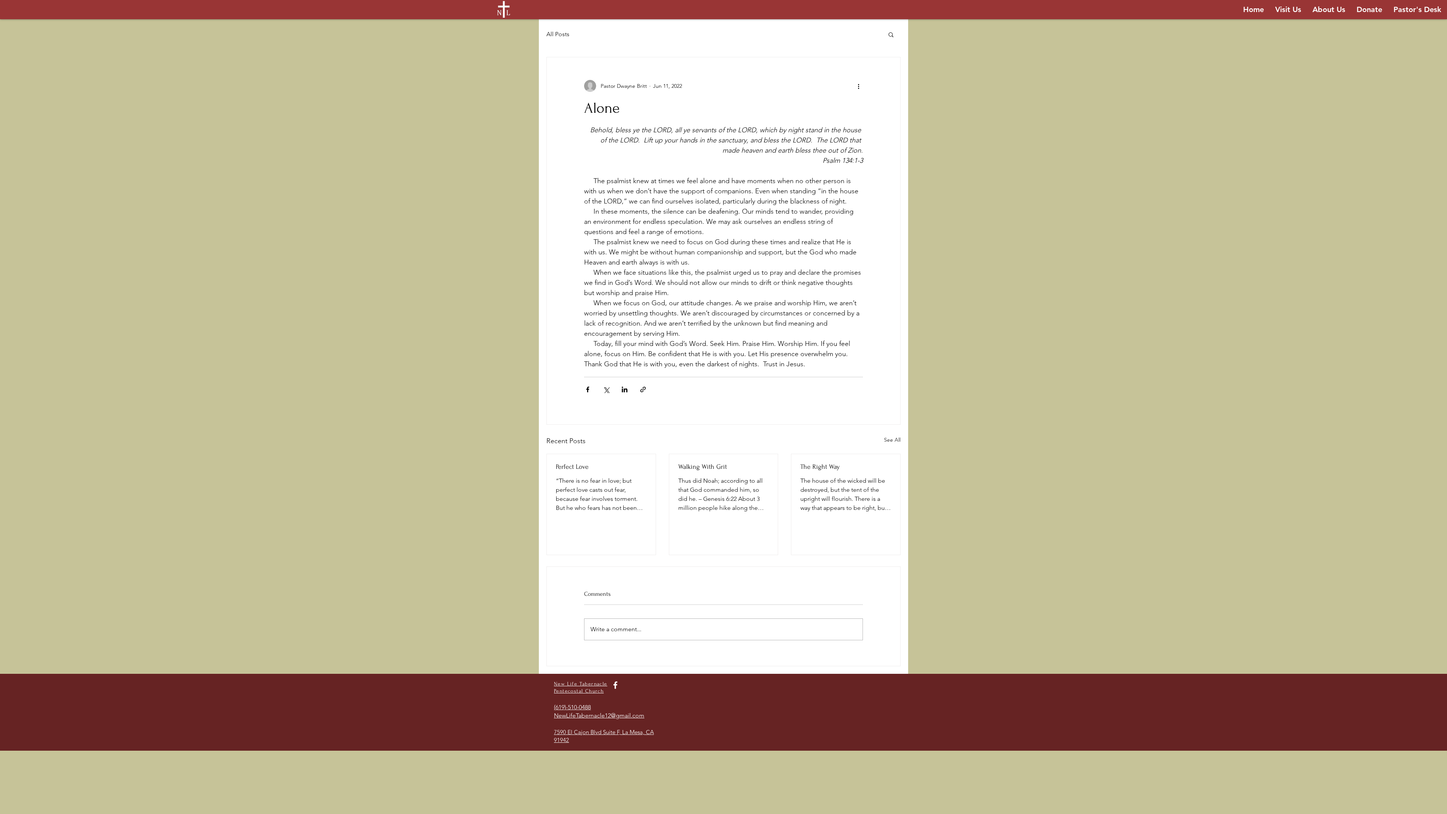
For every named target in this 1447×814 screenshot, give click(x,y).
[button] (891, 34)
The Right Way (820, 466)
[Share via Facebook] (587, 389)
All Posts (557, 34)
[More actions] (858, 85)
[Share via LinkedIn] (624, 389)
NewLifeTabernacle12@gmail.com (599, 715)
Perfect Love (572, 466)
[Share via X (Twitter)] (606, 389)
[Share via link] (643, 389)
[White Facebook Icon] (615, 685)
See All (892, 439)
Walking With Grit (702, 466)
